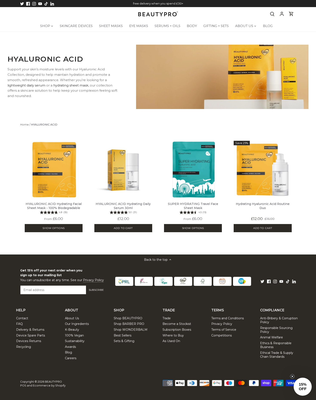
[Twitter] (22, 4)
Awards (70, 347)
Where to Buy (173, 335)
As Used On (171, 341)
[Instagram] (34, 4)
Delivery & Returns (30, 330)
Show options (53, 228)
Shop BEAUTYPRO (128, 318)
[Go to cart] (291, 14)
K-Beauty (72, 330)
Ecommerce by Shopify (49, 385)
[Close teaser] (292, 376)
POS (23, 385)
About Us (72, 318)
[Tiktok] (46, 4)
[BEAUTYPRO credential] (124, 281)
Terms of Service (223, 330)
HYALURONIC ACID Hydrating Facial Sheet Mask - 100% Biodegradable (54, 208)
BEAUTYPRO (53, 381)
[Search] (272, 14)
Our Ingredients (77, 324)
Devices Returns (28, 341)
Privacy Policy (93, 280)
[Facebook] (28, 4)
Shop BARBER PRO (129, 324)
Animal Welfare (271, 337)
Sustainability (74, 341)
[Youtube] (40, 4)
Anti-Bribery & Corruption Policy (279, 320)
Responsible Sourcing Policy (276, 330)
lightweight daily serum (26, 85)
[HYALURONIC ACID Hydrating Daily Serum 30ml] (123, 169)
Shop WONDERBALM (130, 330)
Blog (68, 352)
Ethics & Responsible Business (275, 345)
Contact (22, 318)
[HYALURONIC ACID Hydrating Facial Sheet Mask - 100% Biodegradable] (54, 169)
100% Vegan (74, 335)
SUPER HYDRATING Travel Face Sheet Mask (193, 208)
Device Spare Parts (30, 335)
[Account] (282, 14)
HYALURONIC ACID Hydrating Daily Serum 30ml (123, 208)
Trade (167, 318)
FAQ (19, 324)
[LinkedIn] (52, 4)
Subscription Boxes (177, 330)
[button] (303, 387)
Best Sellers (122, 335)
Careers (70, 358)
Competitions (221, 335)
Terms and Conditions (227, 318)
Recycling (23, 347)
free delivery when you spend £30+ (158, 3)
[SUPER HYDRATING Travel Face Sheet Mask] (193, 169)
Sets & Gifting (124, 341)
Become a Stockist (177, 324)
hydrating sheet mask (70, 85)
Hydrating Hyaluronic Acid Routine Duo (263, 208)
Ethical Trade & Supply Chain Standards (276, 355)
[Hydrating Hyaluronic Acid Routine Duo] (262, 169)
